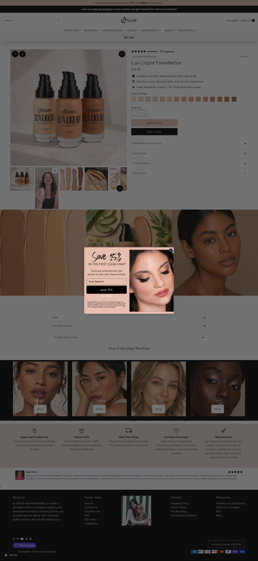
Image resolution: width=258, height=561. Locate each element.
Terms (89, 308)
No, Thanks (107, 296)
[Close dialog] (171, 250)
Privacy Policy (119, 307)
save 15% (106, 289)
